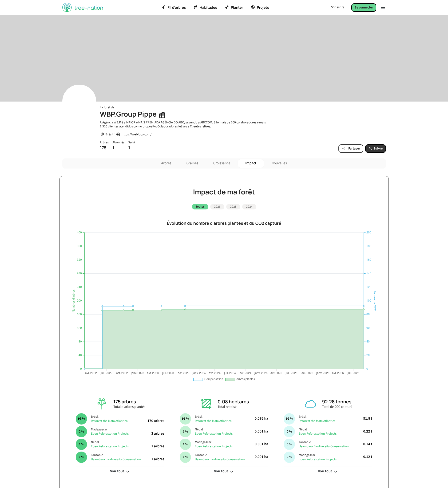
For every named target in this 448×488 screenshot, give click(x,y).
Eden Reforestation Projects (110, 433)
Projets (263, 7)
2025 (233, 207)
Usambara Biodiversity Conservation (116, 459)
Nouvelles (279, 163)
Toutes (200, 207)
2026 (217, 207)
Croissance (221, 163)
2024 (249, 207)
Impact (250, 163)
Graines (192, 163)
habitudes (208, 7)
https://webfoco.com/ (136, 135)
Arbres (166, 163)
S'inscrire (337, 7)
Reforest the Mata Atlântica (109, 421)
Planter (237, 7)
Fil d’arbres (177, 7)
